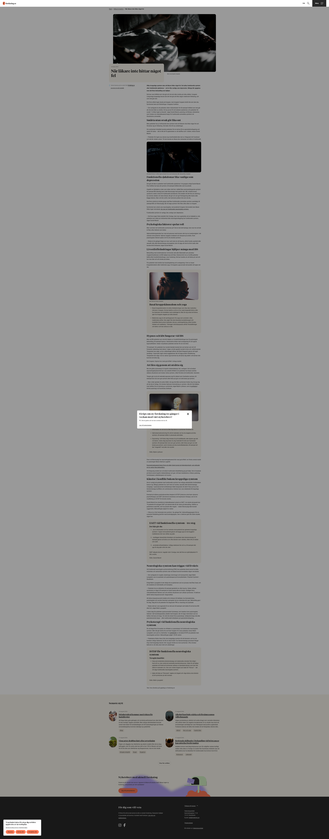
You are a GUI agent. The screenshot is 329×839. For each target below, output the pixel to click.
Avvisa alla (20, 832)
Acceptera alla (32, 832)
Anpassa (10, 832)
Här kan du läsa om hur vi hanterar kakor (16, 827)
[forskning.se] (8, 3)
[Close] (188, 414)
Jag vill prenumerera (145, 425)
